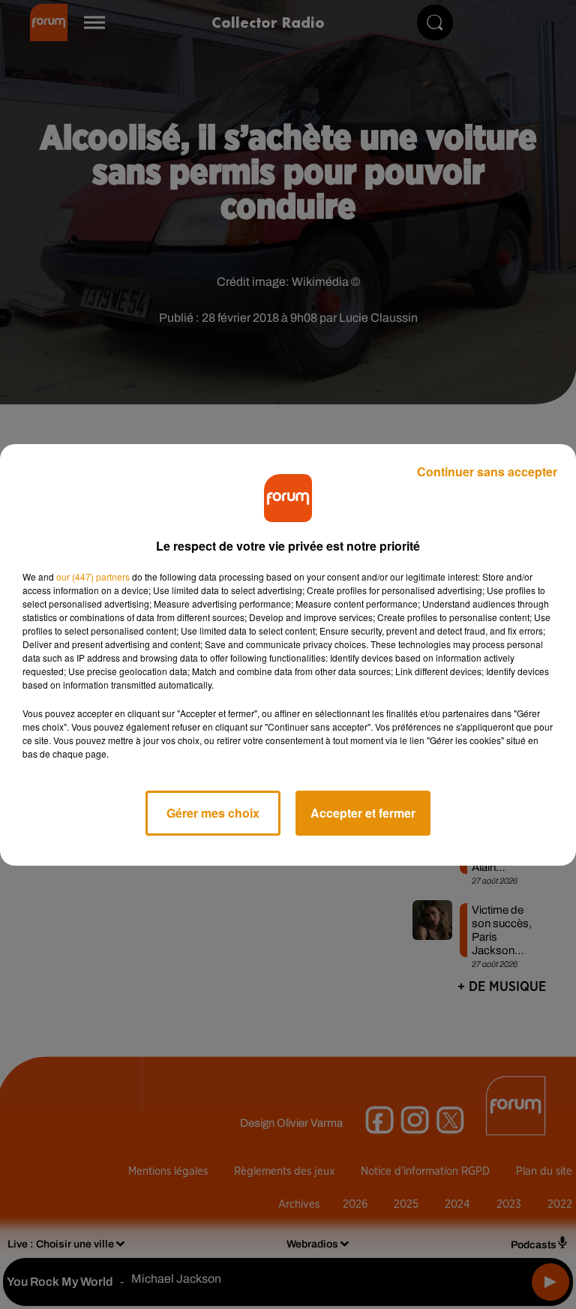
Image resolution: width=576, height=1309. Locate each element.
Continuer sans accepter (487, 471)
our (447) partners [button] (93, 576)
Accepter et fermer (363, 812)
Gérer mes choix (213, 812)
